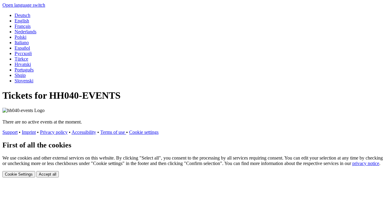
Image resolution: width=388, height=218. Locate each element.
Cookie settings (144, 132)
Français (23, 26)
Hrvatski (23, 64)
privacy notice (365, 163)
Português (24, 69)
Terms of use (113, 132)
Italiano (22, 42)
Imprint (29, 132)
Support (10, 132)
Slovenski (24, 80)
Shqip (20, 75)
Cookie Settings (19, 174)
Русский (23, 53)
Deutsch (22, 15)
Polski (20, 37)
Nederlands (25, 31)
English (22, 20)
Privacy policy (54, 132)
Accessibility (84, 132)
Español (22, 48)
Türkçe (21, 58)
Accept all (47, 174)
